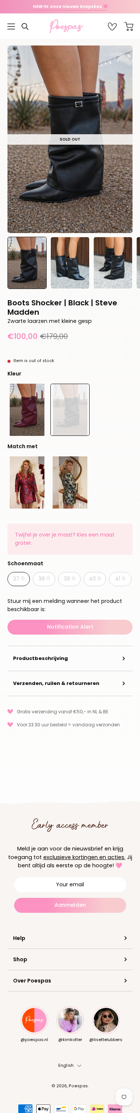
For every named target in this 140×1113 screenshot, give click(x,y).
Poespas (78, 1086)
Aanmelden (70, 905)
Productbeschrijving (40, 658)
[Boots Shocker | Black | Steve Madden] (27, 263)
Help (19, 938)
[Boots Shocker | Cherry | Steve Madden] (27, 410)
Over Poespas (32, 980)
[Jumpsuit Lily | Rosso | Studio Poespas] (27, 482)
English (66, 1065)
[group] (70, 6)
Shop (20, 959)
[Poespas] (70, 26)
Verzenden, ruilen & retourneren (56, 683)
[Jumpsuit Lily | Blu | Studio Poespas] (70, 482)
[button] (25, 26)
